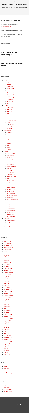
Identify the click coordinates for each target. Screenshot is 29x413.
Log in (5, 366)
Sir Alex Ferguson (11, 189)
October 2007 (7, 316)
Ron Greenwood (11, 183)
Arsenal (9, 82)
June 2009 (6, 279)
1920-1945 (10, 109)
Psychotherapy (11, 220)
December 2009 (8, 266)
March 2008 (7, 306)
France (8, 141)
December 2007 (8, 312)
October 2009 (7, 270)
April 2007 (6, 329)
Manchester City (11, 93)
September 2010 (8, 247)
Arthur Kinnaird (11, 153)
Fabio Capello (10, 164)
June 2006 (6, 348)
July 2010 (6, 251)
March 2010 (7, 260)
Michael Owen (10, 212)
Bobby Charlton (11, 204)
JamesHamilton (7, 26)
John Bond (9, 170)
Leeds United (10, 88)
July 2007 (6, 323)
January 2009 (7, 287)
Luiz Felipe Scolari (12, 176)
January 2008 (7, 310)
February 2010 (8, 262)
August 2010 (7, 249)
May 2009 (6, 281)
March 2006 (7, 354)
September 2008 (8, 295)
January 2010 (7, 264)
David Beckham (11, 208)
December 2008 (8, 289)
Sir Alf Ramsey (10, 191)
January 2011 (7, 243)
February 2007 (8, 333)
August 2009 (7, 275)
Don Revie (9, 162)
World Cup (9, 128)
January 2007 (7, 335)
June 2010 (6, 254)
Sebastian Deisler (11, 214)
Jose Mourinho (10, 174)
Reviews (6, 225)
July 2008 (6, 300)
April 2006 (6, 352)
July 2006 (6, 346)
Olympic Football (11, 120)
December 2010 (8, 245)
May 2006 (6, 350)
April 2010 (6, 258)
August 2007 (7, 321)
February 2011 (8, 241)
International (7, 130)
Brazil (8, 137)
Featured (9, 118)
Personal (12, 124)
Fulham (9, 84)
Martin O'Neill (10, 181)
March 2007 (7, 331)
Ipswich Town (10, 86)
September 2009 (8, 272)
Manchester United (12, 95)
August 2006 (7, 344)
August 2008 (7, 298)
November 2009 (8, 268)
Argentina (9, 132)
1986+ (8, 114)
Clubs (5, 80)
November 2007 (8, 314)
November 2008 (8, 291)
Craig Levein (10, 160)
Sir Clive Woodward (12, 195)
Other (8, 122)
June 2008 (6, 302)
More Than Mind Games (14, 4)
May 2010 (6, 256)
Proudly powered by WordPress (14, 405)
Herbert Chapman (11, 166)
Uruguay (9, 149)
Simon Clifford (11, 187)
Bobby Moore (10, 206)
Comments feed (8, 371)
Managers (6, 151)
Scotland (9, 145)
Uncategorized (8, 227)
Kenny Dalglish (11, 210)
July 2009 (6, 277)
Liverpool (9, 91)
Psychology (7, 218)
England (9, 139)
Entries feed (7, 368)
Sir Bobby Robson (11, 193)
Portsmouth (10, 99)
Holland (9, 143)
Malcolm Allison (11, 179)
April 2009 (6, 283)
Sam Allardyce (10, 185)
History (6, 105)
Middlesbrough (11, 97)
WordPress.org (8, 373)
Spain (8, 147)
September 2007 (8, 319)
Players (6, 202)
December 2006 (8, 337)
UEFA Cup (9, 126)
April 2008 (6, 304)
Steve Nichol (10, 197)
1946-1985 (10, 111)
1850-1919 (10, 107)
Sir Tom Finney (11, 216)
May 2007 (6, 327)
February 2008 (8, 308)
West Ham (9, 103)
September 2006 (8, 342)
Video (5, 229)
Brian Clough (10, 155)
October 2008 (7, 293)
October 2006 (7, 339)
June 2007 (6, 325)
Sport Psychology (11, 223)
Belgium (9, 135)
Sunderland (10, 101)
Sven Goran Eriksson (12, 199)
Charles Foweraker (12, 158)
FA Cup (9, 116)
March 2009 (7, 285)
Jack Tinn (9, 168)
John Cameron (10, 172)
